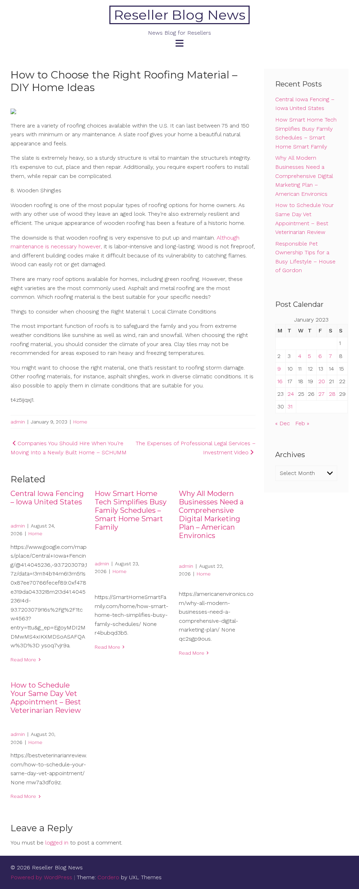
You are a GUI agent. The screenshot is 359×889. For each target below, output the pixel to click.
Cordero (108, 877)
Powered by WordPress (41, 877)
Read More (23, 659)
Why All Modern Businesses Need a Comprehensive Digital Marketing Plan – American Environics (211, 514)
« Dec (282, 423)
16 (280, 381)
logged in (56, 842)
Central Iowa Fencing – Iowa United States (47, 497)
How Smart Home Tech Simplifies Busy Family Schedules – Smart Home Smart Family (131, 510)
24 (290, 394)
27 (321, 394)
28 (332, 394)
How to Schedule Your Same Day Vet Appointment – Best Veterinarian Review (46, 698)
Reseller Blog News (179, 15)
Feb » (302, 423)
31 (289, 406)
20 (321, 381)
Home (80, 422)
